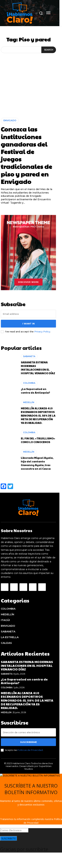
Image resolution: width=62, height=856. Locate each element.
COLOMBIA (29, 383)
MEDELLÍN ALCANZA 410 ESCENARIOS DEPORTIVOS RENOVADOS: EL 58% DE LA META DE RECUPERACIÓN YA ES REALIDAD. (38, 415)
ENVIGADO (9, 120)
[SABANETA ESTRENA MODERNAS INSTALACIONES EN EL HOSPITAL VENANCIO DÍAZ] (9, 364)
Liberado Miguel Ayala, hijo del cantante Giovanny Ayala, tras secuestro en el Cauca (37, 463)
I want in (28, 323)
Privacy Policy (42, 331)
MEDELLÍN (28, 402)
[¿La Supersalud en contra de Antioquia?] (9, 387)
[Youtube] (42, 587)
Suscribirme (28, 742)
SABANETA (29, 356)
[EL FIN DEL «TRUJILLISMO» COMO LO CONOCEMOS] (9, 437)
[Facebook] (4, 587)
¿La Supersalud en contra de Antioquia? (35, 390)
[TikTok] (23, 587)
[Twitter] (33, 587)
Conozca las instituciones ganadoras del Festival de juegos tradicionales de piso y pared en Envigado (26, 155)
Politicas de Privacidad (30, 750)
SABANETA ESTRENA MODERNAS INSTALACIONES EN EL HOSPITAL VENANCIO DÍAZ (38, 367)
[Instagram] (14, 587)
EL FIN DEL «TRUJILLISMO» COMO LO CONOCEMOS (38, 440)
